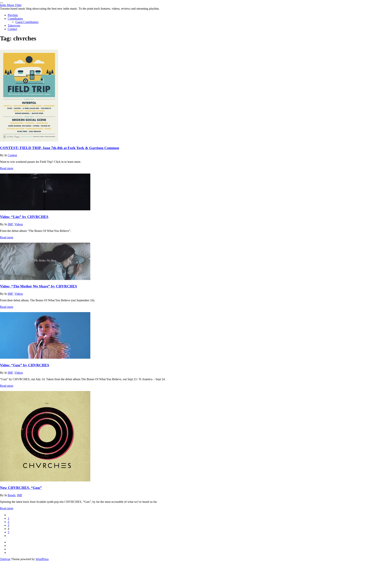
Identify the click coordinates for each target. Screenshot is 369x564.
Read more (6, 168)
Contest (12, 155)
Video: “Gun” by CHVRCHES (24, 365)
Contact (12, 29)
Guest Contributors (26, 22)
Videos (18, 224)
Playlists (13, 15)
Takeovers (14, 25)
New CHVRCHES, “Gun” (21, 488)
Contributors (15, 18)
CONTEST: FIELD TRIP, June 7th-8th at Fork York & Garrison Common (59, 148)
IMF (10, 224)
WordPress (42, 559)
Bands (11, 495)
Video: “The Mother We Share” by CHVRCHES (38, 286)
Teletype (5, 559)
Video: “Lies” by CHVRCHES (24, 217)
